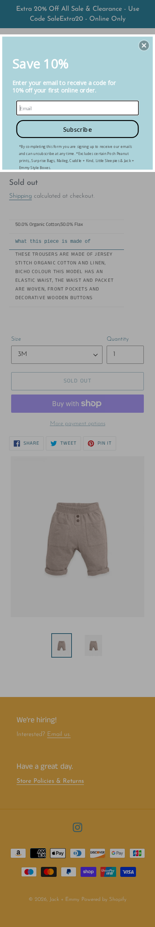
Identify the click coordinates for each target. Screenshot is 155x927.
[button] (144, 45)
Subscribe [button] (77, 129)
